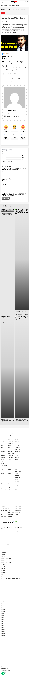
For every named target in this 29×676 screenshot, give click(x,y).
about (16, 439)
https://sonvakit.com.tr (13, 116)
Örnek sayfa (3, 490)
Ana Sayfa (3, 441)
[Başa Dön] (26, 673)
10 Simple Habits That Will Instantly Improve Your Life (4, 435)
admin (6, 113)
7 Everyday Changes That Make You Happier (10, 533)
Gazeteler (17, 455)
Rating (4, 179)
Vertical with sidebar (5, 670)
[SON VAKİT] (14, 2)
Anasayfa (17, 441)
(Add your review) (7, 162)
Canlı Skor (17, 445)
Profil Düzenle (4, 506)
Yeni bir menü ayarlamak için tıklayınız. (10, 5)
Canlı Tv (3, 447)
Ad (3, 180)
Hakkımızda (10, 457)
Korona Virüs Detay (5, 588)
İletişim (9, 469)
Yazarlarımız (3, 516)
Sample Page (18, 506)
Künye (2, 483)
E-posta (4, 184)
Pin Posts (10, 490)
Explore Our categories (6, 558)
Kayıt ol (2, 473)
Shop (9, 510)
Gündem (3, 13)
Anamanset (10, 441)
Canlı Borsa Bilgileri (5, 544)
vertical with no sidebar (6, 668)
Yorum (4, 172)
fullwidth (3, 455)
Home (9, 459)
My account (3, 488)
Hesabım (17, 457)
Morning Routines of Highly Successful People (17, 479)
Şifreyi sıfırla (18, 510)
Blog (2, 445)
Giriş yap (3, 457)
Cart (9, 447)
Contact (3, 451)
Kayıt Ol (9, 473)
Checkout (17, 447)
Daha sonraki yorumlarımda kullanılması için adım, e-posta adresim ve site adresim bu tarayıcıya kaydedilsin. (14, 194)
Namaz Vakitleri (4, 597)
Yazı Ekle (10, 516)
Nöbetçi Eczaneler (5, 599)
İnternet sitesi (5, 189)
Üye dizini (3, 514)
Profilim (9, 506)
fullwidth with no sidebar (6, 562)
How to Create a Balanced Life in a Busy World (4, 465)
